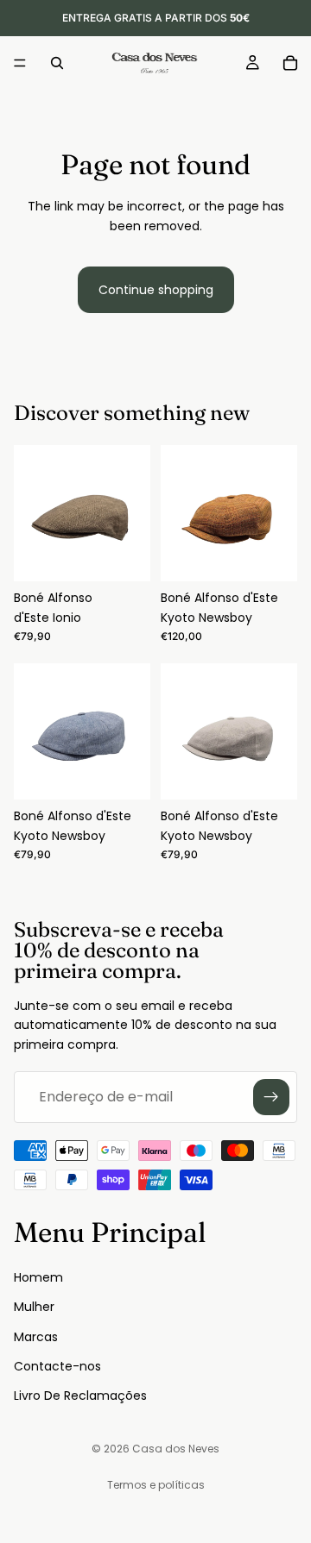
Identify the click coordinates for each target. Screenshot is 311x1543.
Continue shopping (155, 289)
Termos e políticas (156, 1484)
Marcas (36, 1336)
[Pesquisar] (57, 63)
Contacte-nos (57, 1365)
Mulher (34, 1306)
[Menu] (20, 63)
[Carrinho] (290, 63)
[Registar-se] (271, 1097)
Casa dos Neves (175, 1448)
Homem (38, 1276)
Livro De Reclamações (80, 1395)
